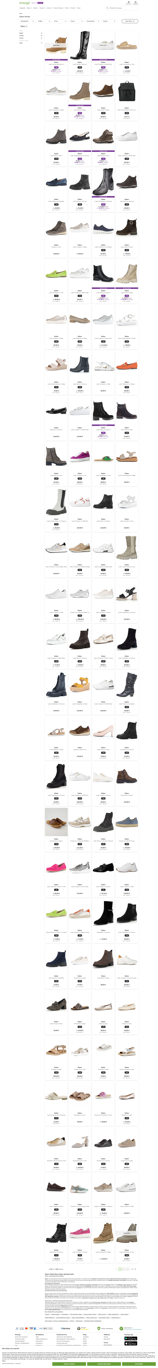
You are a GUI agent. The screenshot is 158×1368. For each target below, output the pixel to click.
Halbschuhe (79, 1321)
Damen (21, 35)
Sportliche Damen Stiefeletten (92, 1321)
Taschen (130, 1296)
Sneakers (108, 1284)
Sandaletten (88, 1284)
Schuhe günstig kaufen (54, 1309)
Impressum (39, 1345)
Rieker (102, 1298)
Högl (105, 1298)
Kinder (21, 33)
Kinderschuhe (63, 1305)
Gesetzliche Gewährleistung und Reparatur (69, 1345)
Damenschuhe (64, 1306)
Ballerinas (82, 1284)
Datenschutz (39, 1341)
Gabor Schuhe (126, 1284)
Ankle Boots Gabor (104, 1317)
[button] (135, 3)
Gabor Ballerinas (49, 1317)
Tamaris (111, 1298)
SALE (21, 43)
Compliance (39, 1343)
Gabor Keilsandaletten (78, 1317)
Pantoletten (95, 1284)
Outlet (77, 1308)
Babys (84, 1339)
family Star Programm (21, 1337)
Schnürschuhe (96, 1302)
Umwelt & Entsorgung (63, 1341)
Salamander (85, 1298)
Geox (99, 1298)
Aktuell (106, 1337)
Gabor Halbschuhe (113, 1314)
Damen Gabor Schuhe (90, 1314)
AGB (37, 1337)
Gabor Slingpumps (91, 1317)
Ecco (96, 1298)
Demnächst (107, 1339)
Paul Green (91, 1298)
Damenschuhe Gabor (76, 1314)
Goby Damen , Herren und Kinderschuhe (56, 1321)
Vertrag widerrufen (62, 1343)
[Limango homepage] (25, 3)
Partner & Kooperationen (22, 1343)
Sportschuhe (104, 1302)
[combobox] (121, 8)
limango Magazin (20, 1341)
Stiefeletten (120, 1284)
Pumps (77, 1284)
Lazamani (104, 1308)
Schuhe (72, 1321)
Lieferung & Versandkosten (64, 1337)
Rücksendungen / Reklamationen (66, 1339)
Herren (21, 38)
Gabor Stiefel (90, 1308)
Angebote (86, 1337)
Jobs (16, 1345)
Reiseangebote (108, 1345)
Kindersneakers (55, 1314)
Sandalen (131, 1302)
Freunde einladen (20, 1339)
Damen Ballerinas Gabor (63, 1317)
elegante (79, 1287)
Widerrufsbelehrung (41, 1339)
